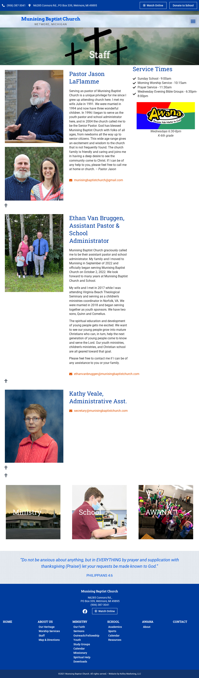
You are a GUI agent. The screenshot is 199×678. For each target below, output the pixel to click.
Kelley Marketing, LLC (130, 674)
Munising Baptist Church (50, 19)
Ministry (79, 622)
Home (7, 622)
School (113, 622)
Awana (147, 622)
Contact (180, 622)
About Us (45, 622)
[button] (193, 21)
